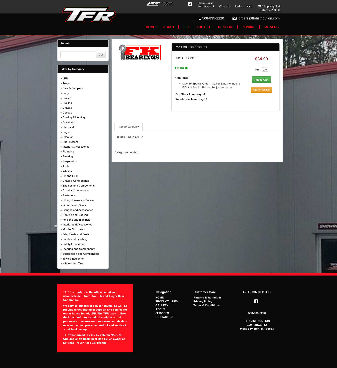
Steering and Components (79, 248)
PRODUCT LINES (166, 301)
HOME (159, 297)
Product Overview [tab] (128, 126)
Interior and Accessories (77, 224)
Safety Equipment (73, 244)
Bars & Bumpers (73, 88)
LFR (65, 78)
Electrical (68, 127)
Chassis (67, 107)
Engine (67, 132)
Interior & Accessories (76, 146)
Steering (68, 156)
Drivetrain (68, 122)
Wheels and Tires (73, 263)
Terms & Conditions (206, 305)
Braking (67, 102)
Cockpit (67, 112)
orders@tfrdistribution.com (259, 18)
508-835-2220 (213, 18)
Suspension (70, 161)
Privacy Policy (202, 301)
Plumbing (68, 151)
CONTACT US (164, 317)
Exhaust (68, 136)
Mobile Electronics (74, 229)
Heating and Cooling (75, 214)
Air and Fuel (70, 175)
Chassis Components (76, 180)
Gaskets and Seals (74, 205)
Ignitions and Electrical (76, 219)
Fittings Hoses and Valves (78, 200)
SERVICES (162, 313)
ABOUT (160, 309)
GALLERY (161, 305)
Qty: (258, 69)
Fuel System (70, 141)
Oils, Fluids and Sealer (76, 234)
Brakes (67, 97)
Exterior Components (76, 190)
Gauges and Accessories (78, 209)
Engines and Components (79, 185)
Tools (66, 166)
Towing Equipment (74, 258)
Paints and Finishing (75, 239)
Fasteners (69, 195)
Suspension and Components (81, 253)
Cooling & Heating (74, 117)
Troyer (67, 83)
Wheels (67, 171)
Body (66, 93)
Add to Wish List (261, 89)
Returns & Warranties (207, 297)
